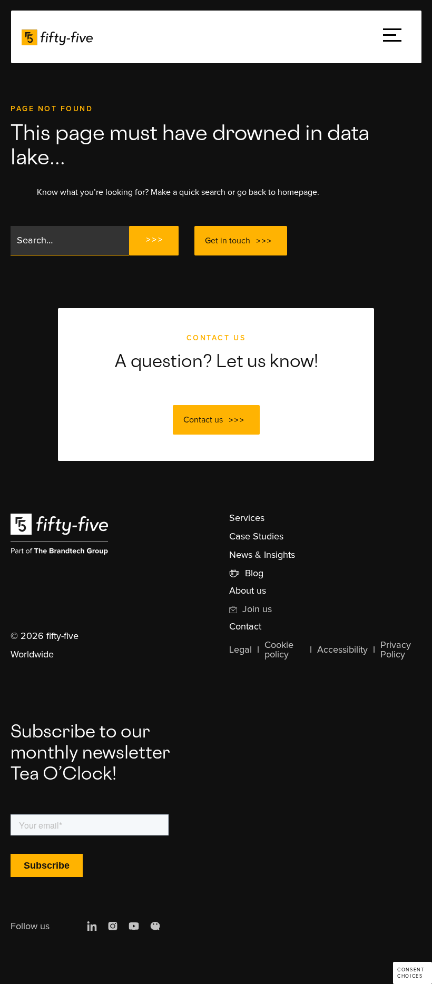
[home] (57, 37)
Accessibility (342, 650)
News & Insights (262, 555)
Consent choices (410, 973)
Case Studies (256, 537)
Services (246, 518)
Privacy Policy (395, 650)
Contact (245, 627)
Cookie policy (278, 650)
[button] (392, 37)
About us (247, 591)
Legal (240, 650)
